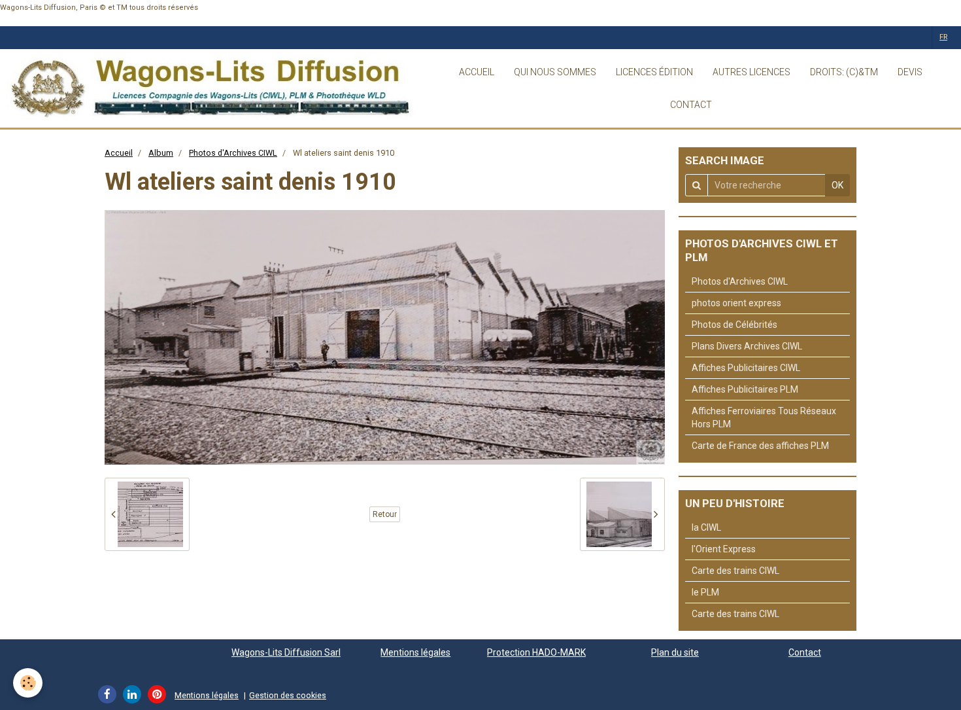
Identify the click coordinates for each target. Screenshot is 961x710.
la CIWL (706, 527)
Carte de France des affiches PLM (760, 445)
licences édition (654, 72)
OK (837, 185)
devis (910, 72)
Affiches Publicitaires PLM (745, 389)
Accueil (119, 153)
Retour (385, 514)
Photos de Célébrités (734, 324)
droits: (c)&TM (844, 72)
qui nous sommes (555, 72)
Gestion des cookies (287, 695)
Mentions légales (415, 652)
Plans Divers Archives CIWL (747, 346)
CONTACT (691, 104)
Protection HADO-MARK (536, 652)
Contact (804, 652)
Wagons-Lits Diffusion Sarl (286, 652)
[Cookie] (27, 683)
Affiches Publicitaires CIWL (746, 368)
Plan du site (675, 652)
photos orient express (736, 303)
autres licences (751, 72)
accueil (476, 72)
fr (943, 37)
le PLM (705, 592)
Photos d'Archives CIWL (233, 153)
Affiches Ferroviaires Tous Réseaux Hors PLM (764, 417)
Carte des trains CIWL (735, 570)
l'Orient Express (724, 549)
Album (160, 153)
